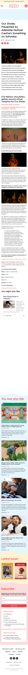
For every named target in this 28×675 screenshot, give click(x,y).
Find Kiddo (11, 654)
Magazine (7, 651)
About (14, 651)
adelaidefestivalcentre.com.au (8, 288)
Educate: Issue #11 (20, 1)
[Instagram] (14, 658)
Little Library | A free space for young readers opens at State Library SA (12, 426)
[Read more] (8, 437)
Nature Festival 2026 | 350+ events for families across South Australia (13, 463)
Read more (4, 437)
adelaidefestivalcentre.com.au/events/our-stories (13, 259)
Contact (18, 654)
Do (3, 40)
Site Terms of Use (17, 662)
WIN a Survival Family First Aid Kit (11, 500)
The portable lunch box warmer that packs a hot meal (12, 538)
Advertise (20, 651)
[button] (2, 43)
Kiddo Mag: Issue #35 (9, 1)
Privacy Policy (9, 662)
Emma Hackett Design (14, 670)
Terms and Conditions (14, 665)
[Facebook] (11, 658)
